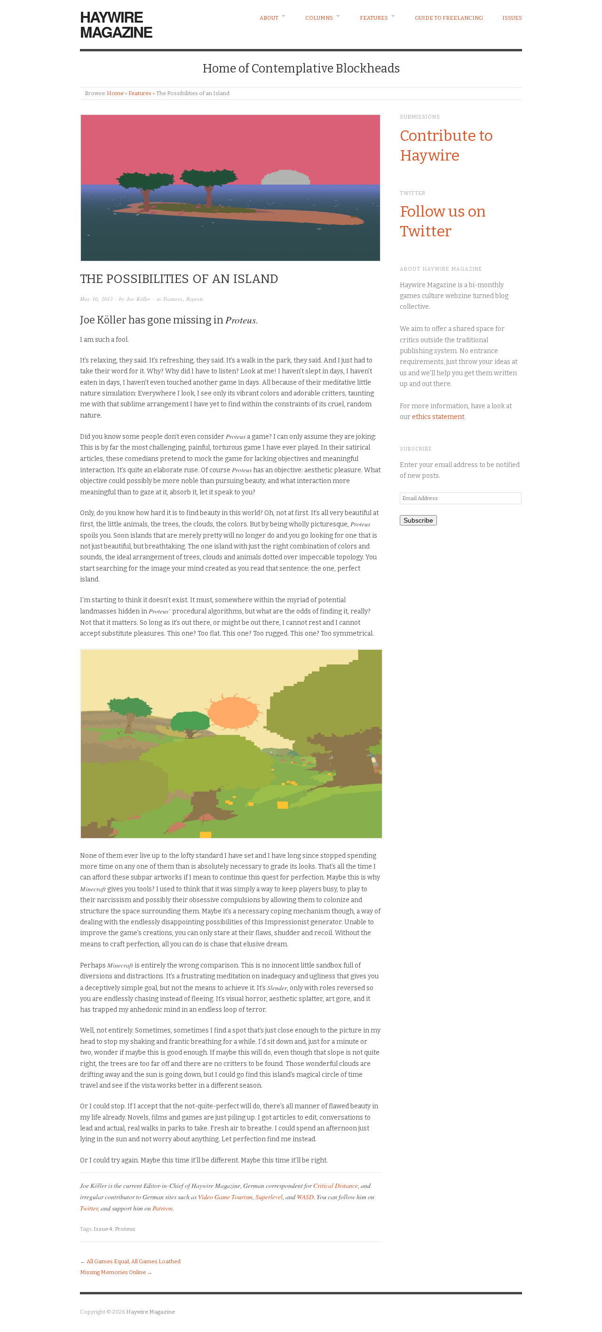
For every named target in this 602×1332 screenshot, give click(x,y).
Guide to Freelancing (449, 18)
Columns (319, 18)
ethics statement (438, 417)
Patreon (162, 1207)
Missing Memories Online (113, 1272)
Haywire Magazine (116, 24)
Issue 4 (103, 1229)
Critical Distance (335, 1185)
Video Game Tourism (225, 1196)
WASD (305, 1196)
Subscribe (418, 520)
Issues (512, 18)
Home (115, 93)
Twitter (89, 1207)
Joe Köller (138, 298)
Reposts (195, 298)
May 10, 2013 (96, 298)
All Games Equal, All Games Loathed (134, 1261)
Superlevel (269, 1196)
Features (374, 18)
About (269, 18)
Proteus (125, 1229)
